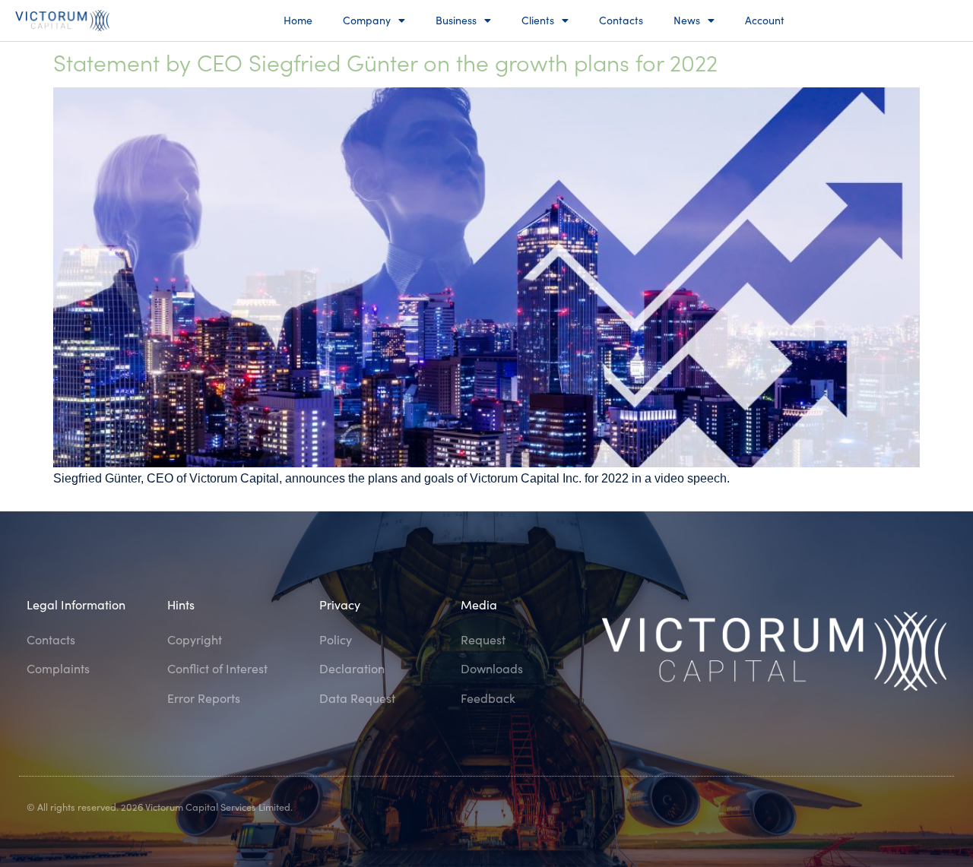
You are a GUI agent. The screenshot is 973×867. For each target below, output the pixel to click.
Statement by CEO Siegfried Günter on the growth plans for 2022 (385, 62)
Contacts (621, 20)
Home (298, 20)
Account (764, 20)
